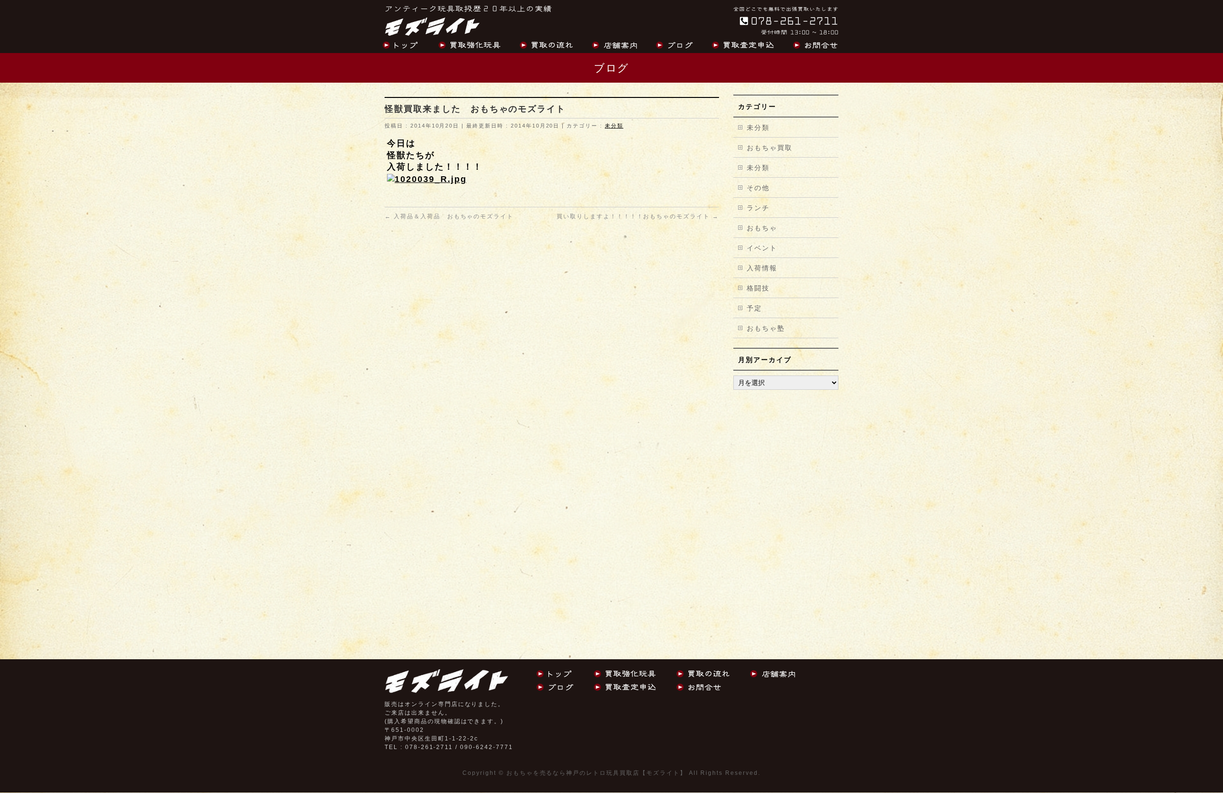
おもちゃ (762, 228)
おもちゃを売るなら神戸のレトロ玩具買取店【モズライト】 (596, 773)
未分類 (614, 126)
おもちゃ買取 (770, 147)
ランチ (758, 208)
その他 (758, 188)
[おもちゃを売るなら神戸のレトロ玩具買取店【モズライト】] (432, 25)
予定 (754, 308)
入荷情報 (762, 268)
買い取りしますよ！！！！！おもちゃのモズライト (638, 216)
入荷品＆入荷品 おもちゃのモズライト (449, 216)
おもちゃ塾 (766, 328)
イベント (762, 248)
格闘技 (758, 288)
